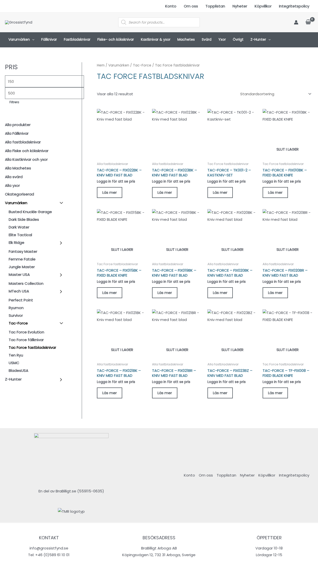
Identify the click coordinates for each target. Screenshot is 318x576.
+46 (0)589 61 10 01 (52, 554)
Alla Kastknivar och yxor (26, 159)
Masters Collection (26, 283)
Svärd (206, 39)
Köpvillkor (263, 6)
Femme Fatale (22, 259)
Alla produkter (18, 124)
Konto (170, 6)
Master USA (19, 274)
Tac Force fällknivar (26, 339)
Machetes (186, 39)
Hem (101, 65)
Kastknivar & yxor (155, 39)
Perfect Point (21, 300)
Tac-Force (18, 323)
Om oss (191, 6)
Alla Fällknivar (17, 133)
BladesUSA (18, 370)
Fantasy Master (23, 251)
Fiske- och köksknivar (115, 39)
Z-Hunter (258, 39)
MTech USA (19, 291)
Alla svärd (14, 176)
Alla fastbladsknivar (23, 142)
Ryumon (16, 307)
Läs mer (109, 192)
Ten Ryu (16, 355)
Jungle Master (22, 266)
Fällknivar (49, 39)
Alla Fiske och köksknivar (26, 150)
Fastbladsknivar (77, 39)
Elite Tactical (20, 234)
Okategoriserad (19, 194)
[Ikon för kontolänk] (296, 22)
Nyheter (240, 6)
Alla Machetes (18, 168)
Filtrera (14, 102)
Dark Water (19, 227)
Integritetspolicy (294, 6)
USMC (14, 362)
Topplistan (215, 6)
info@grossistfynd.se (49, 548)
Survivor (16, 315)
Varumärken (19, 39)
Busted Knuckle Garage (30, 211)
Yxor (222, 39)
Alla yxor (12, 185)
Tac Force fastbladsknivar (32, 347)
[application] (32, 40)
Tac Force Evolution (26, 332)
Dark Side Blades (24, 219)
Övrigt (238, 39)
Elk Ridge (16, 242)
